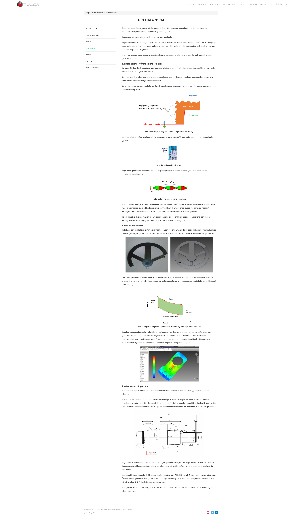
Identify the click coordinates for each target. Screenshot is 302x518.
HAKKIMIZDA (202, 4)
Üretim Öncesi (111, 13)
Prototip (88, 55)
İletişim (130, 509)
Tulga (88, 13)
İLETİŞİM (279, 4)
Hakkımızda (88, 509)
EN (286, 4)
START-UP (242, 4)
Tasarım (88, 42)
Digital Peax (93, 513)
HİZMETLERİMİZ (215, 4)
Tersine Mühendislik (92, 68)
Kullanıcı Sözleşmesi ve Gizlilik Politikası (110, 509)
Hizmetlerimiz (97, 13)
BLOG (271, 4)
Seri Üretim (89, 61)
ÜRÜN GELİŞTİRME (229, 4)
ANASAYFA (190, 4)
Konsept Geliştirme (92, 35)
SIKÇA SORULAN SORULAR (257, 4)
